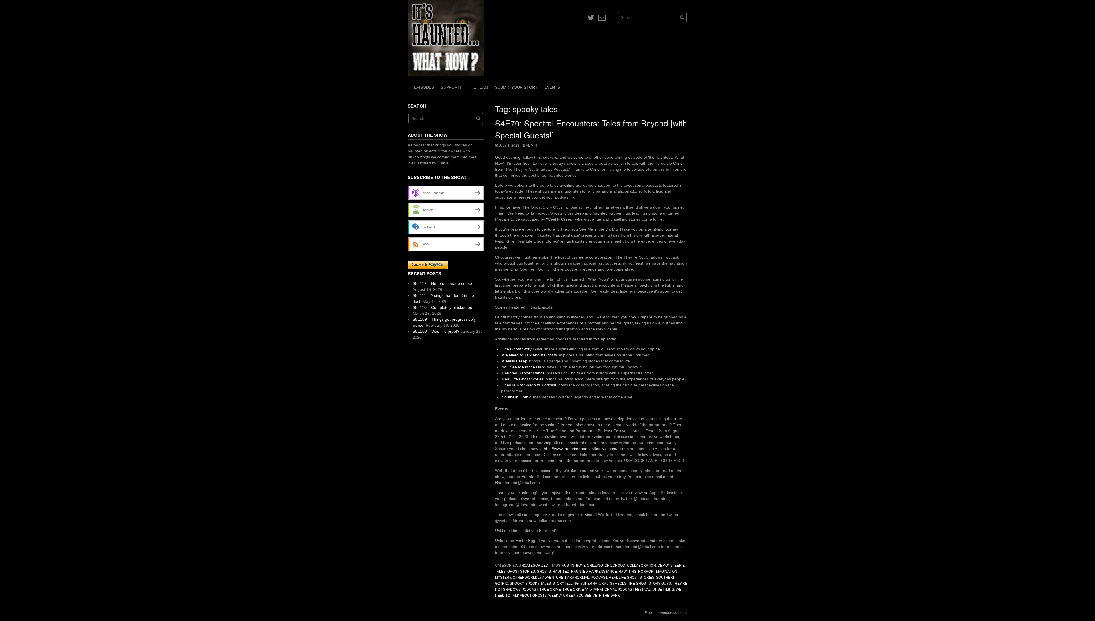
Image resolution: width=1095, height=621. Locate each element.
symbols (618, 584)
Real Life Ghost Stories (523, 379)
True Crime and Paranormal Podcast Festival (607, 590)
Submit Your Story (516, 87)
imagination (666, 572)
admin (531, 146)
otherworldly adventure (538, 578)
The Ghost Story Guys (522, 349)
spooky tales (538, 584)
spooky (517, 584)
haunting (627, 572)
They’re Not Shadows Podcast (529, 385)
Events (552, 87)
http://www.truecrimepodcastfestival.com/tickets (586, 448)
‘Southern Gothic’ (516, 397)
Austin (568, 566)
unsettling (663, 590)
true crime (550, 590)
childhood (615, 566)
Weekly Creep (561, 596)
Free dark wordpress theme (666, 613)
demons (665, 566)
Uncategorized (533, 566)
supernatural (594, 584)
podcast (599, 578)
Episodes (424, 87)
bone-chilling (589, 566)
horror (646, 572)
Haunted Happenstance (523, 373)
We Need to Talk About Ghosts (529, 355)
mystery (503, 578)
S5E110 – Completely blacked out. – (445, 307)
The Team (478, 87)
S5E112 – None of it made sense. (443, 283)
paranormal (577, 578)
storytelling (566, 584)
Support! (451, 87)
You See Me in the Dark (523, 367)
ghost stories (521, 572)
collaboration (641, 566)
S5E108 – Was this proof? (436, 331)
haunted (561, 572)
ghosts (544, 572)
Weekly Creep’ (515, 361)
